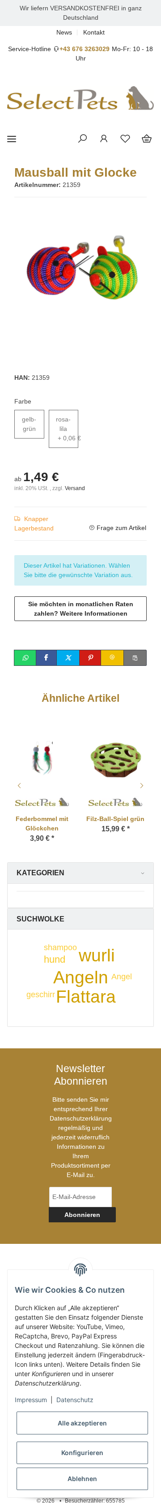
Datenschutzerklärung (81, 1118)
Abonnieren (82, 1214)
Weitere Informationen (93, 613)
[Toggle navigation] (12, 139)
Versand (75, 488)
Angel (121, 976)
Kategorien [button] (40, 873)
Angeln (80, 977)
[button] (82, 139)
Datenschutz (74, 1399)
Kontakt (94, 32)
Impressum (31, 1399)
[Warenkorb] (146, 139)
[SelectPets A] (115, 800)
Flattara (86, 996)
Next (143, 786)
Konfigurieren (82, 1452)
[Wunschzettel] (125, 139)
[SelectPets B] (42, 800)
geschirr (40, 994)
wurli (97, 955)
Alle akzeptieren (82, 1423)
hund (54, 959)
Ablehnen (82, 1478)
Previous (18, 786)
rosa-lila (67, 429)
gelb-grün (29, 424)
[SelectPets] (80, 98)
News (64, 32)
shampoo (60, 947)
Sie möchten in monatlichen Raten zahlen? (80, 608)
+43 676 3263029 (84, 48)
